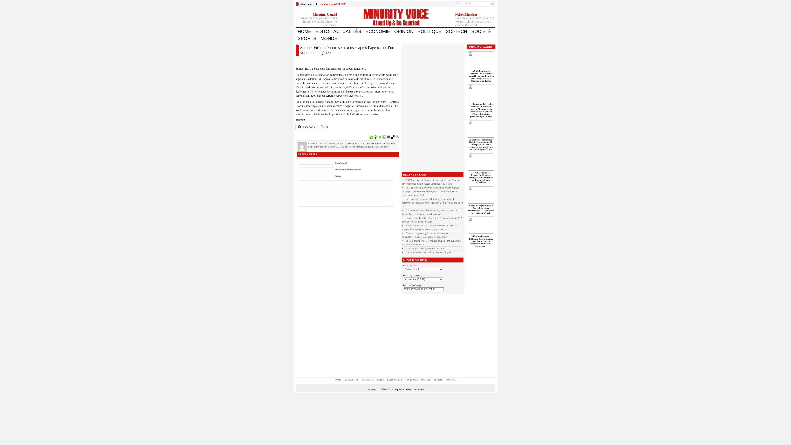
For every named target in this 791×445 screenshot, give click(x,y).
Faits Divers (395, 379)
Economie (377, 31)
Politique (430, 31)
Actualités (347, 31)
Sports (307, 38)
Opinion (403, 31)
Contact (451, 379)
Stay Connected (309, 4)
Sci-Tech (456, 31)
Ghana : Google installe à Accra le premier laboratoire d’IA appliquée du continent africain (481, 209)
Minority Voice (324, 143)
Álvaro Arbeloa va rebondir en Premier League (428, 252)
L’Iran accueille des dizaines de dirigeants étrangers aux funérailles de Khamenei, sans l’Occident (481, 177)
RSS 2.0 (335, 146)
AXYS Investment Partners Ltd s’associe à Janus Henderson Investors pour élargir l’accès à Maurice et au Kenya (481, 76)
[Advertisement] (432, 107)
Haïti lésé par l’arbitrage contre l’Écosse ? (425, 248)
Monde (329, 38)
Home (304, 31)
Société (481, 31)
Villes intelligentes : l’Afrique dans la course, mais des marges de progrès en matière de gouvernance (481, 241)
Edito (322, 31)
